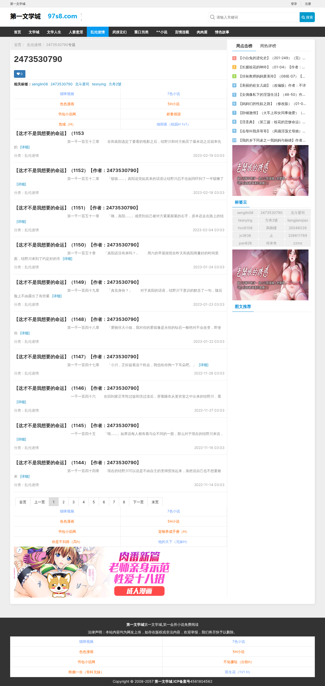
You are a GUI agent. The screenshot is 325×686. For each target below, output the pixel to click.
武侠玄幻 (119, 32)
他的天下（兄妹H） (173, 541)
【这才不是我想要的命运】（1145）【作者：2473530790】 (77, 425)
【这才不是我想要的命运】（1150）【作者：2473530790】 (77, 244)
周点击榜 (244, 45)
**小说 (161, 32)
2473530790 (57, 44)
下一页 (138, 502)
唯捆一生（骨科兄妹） (86, 672)
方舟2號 (115, 84)
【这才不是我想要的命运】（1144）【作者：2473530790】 (77, 462)
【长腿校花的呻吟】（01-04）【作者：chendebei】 (272, 67)
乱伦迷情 (98, 32)
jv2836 (245, 235)
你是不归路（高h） (67, 541)
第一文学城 (135, 624)
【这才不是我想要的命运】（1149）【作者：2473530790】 (77, 282)
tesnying (99, 84)
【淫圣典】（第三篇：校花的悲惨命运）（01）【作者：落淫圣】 (272, 122)
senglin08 (40, 84)
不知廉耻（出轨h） (238, 662)
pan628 (245, 243)
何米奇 (271, 243)
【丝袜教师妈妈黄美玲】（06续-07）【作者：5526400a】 (272, 76)
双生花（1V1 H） (238, 672)
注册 (308, 4)
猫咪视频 (67, 93)
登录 (294, 4)
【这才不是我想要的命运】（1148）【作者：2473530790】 (77, 319)
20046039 (298, 228)
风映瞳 (271, 228)
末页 (155, 502)
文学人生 (54, 32)
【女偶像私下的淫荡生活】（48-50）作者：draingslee (272, 94)
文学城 (34, 32)
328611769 (297, 235)
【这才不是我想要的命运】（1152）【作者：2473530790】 (77, 170)
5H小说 (174, 104)
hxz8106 (245, 228)
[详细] (25, 147)
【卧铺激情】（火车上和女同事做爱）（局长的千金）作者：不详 (272, 113)
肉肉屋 (202, 32)
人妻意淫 (76, 32)
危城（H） (67, 124)
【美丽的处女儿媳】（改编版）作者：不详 (272, 85)
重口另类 (141, 32)
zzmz (297, 243)
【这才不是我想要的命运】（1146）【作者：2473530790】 (77, 388)
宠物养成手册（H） (173, 531)
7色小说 (173, 93)
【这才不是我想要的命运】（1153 (49, 133)
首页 (17, 32)
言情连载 (182, 32)
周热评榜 (268, 45)
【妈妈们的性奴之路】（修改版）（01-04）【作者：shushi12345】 (272, 103)
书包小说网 (67, 114)
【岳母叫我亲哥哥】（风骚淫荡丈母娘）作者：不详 (272, 131)
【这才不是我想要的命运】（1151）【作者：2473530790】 (77, 207)
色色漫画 (67, 104)
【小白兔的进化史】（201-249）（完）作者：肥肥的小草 (272, 58)
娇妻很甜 (174, 114)
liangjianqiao (297, 220)
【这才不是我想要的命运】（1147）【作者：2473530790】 (77, 356)
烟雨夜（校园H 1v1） (174, 124)
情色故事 (222, 32)
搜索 (309, 17)
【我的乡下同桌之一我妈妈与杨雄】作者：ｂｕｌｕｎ (272, 140)
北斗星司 (82, 84)
